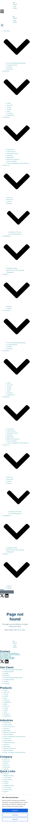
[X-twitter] (2, 596)
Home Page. (21, 630)
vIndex (9, 103)
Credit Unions (11, 151)
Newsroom (10, 199)
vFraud (9, 107)
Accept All (15, 810)
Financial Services (12, 153)
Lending (9, 67)
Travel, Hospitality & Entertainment (18, 163)
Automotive (10, 149)
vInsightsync (10, 115)
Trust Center (7, 777)
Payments (10, 69)
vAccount (10, 105)
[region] (15, 809)
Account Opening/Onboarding (16, 63)
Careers (9, 201)
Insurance (10, 155)
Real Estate (10, 157)
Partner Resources (16, 234)
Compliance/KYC (12, 65)
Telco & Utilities (11, 161)
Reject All (15, 819)
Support (9, 306)
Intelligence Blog (12, 268)
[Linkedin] (7, 596)
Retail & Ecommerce (13, 159)
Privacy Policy (7, 779)
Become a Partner (15, 232)
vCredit (9, 109)
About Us (10, 197)
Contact (9, 308)
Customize (15, 815)
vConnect (10, 113)
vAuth (8, 111)
